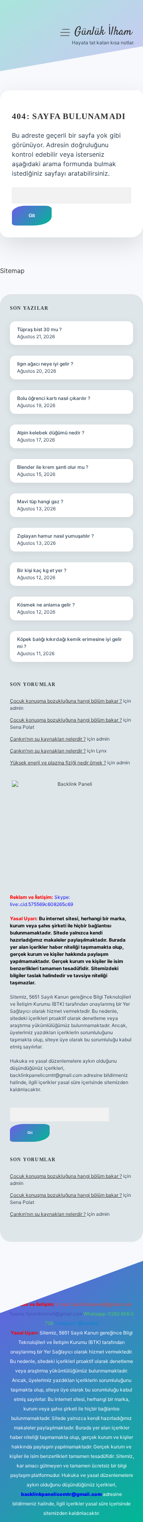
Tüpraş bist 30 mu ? (39, 329)
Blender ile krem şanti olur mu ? (52, 467)
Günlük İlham (103, 32)
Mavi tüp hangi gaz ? (40, 501)
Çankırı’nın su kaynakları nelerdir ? (48, 739)
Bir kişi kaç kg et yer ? (41, 570)
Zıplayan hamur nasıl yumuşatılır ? (55, 536)
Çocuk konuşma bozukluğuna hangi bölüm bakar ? (66, 701)
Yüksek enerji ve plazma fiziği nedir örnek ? (58, 763)
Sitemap (12, 271)
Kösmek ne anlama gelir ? (46, 605)
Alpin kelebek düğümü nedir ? (50, 433)
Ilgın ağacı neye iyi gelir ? (45, 364)
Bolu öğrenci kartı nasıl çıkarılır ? (53, 398)
